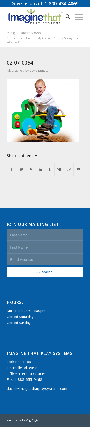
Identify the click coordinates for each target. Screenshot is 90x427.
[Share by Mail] (78, 169)
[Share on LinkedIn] (40, 169)
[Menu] (76, 16)
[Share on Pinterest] (31, 169)
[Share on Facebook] (12, 169)
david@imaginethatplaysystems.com (37, 388)
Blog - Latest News (24, 33)
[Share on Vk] (59, 169)
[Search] (65, 16)
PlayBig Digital (30, 420)
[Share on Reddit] (69, 169)
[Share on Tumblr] (50, 169)
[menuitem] (65, 16)
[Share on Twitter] (21, 169)
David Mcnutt (39, 71)
